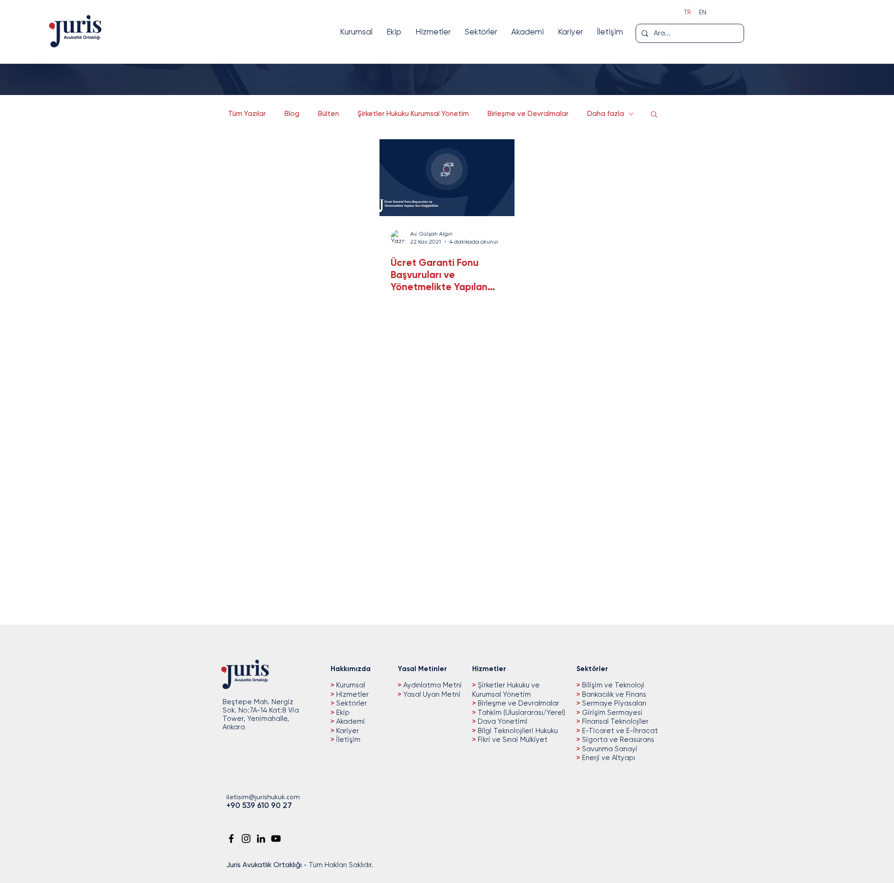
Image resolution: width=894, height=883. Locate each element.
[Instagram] (246, 838)
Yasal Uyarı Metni (432, 694)
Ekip (342, 712)
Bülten (328, 113)
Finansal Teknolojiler (614, 721)
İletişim (347, 739)
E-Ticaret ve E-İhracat (619, 731)
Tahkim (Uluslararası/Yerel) (520, 712)
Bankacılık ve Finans (613, 694)
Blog (291, 113)
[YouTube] (276, 838)
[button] (654, 115)
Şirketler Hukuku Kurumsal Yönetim (413, 113)
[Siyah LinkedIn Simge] (261, 838)
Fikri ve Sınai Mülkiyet (512, 739)
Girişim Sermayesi (611, 712)
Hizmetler (351, 694)
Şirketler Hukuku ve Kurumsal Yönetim (506, 690)
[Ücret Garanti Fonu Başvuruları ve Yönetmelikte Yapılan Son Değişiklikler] (447, 177)
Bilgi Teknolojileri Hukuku (517, 731)
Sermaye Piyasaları (613, 703)
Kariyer (346, 731)
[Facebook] (231, 838)
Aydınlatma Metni (432, 685)
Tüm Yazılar (247, 113)
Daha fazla (605, 113)
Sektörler (350, 703)
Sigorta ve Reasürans (617, 739)
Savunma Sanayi (608, 749)
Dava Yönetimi (502, 721)
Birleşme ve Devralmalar (528, 113)
